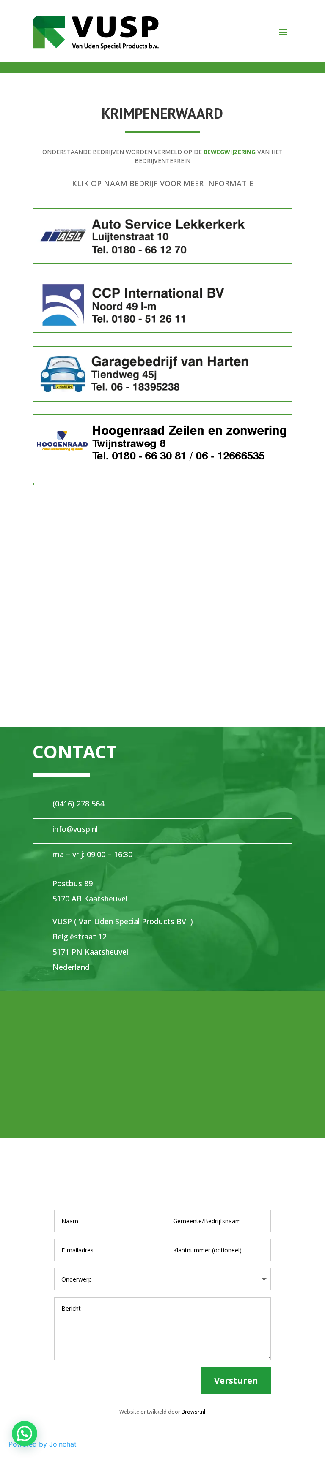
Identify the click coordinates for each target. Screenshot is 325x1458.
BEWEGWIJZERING (230, 152)
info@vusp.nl (75, 829)
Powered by (42, 1444)
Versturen (236, 1380)
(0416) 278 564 (78, 803)
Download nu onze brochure (162, 533)
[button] (24, 1433)
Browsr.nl (193, 1411)
